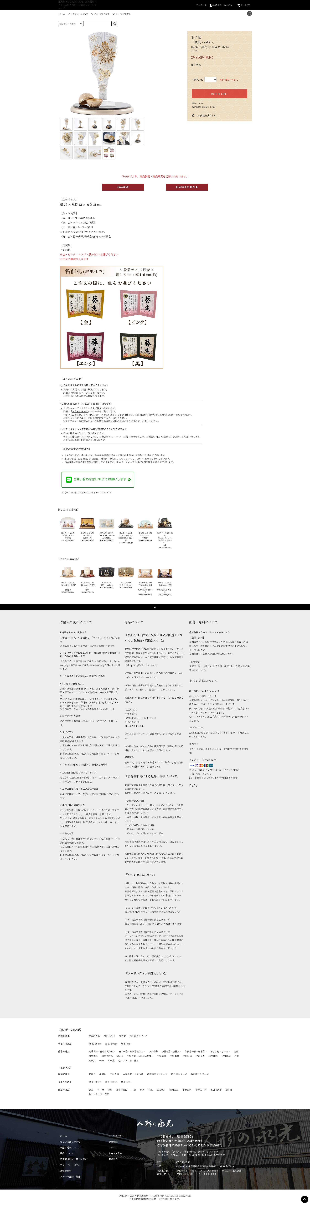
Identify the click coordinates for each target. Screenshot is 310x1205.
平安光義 (200, 1056)
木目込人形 (109, 1036)
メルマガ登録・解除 (70, 1176)
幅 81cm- (126, 1043)
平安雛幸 (187, 1056)
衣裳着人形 (94, 1036)
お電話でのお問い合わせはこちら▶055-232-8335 (87, 492)
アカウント (201, 5)
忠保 (142, 1089)
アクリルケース (80, 411)
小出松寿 (153, 1051)
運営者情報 (65, 1170)
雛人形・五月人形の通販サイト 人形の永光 (142, 1195)
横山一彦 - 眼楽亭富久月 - (132, 1051)
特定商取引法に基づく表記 (203, 106)
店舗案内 (113, 1159)
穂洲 (236, 1051)
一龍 (133, 1089)
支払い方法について (70, 1141)
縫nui (120, 1056)
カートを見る (115, 1153)
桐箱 (74, 392)
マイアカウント (116, 1135)
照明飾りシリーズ (139, 1036)
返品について (198, 103)
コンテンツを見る (123, 13)
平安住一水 (201, 1089)
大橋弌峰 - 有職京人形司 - (102, 1051)
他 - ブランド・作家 (128, 1060)
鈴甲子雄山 (121, 1089)
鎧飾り (102, 1074)
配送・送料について (70, 1147)
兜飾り (92, 1074)
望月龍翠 (226, 1056)
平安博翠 (174, 1056)
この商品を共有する (204, 115)
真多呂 (92, 1060)
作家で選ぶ (63, 1051)
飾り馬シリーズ (179, 1074)
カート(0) (245, 5)
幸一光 (111, 1060)
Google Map (227, 1166)
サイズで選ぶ (65, 1043)
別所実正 (173, 1089)
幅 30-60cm (95, 1043)
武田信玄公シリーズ (157, 1074)
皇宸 (110, 1089)
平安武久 (186, 1089)
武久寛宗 (160, 1089)
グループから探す (101, 13)
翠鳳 (150, 1089)
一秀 (101, 1060)
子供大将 (114, 1074)
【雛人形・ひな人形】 (70, 1029)
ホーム (62, 13)
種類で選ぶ (63, 1036)
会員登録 (217, 5)
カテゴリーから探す (79, 13)
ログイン (228, 5)
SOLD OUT (219, 94)
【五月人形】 (65, 1067)
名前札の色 (197, 79)
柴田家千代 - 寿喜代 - (196, 1051)
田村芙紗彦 (107, 1056)
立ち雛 (122, 1036)
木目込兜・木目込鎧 (133, 1074)
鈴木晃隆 (93, 1056)
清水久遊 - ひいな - (220, 1051)
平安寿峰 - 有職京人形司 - (140, 1056)
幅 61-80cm (111, 1043)
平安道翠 (161, 1056)
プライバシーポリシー (71, 1164)
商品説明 (123, 187)
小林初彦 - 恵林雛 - (171, 1051)
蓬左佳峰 (213, 1056)
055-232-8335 (183, 1162)
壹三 (91, 1089)
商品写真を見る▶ (187, 187)
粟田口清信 (216, 1089)
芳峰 (236, 1056)
